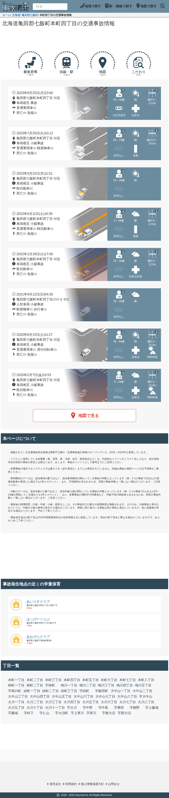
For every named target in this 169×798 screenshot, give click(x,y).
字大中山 (145, 696)
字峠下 (29, 713)
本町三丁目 (53, 680)
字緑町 (84, 691)
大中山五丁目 (62, 696)
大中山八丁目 (127, 696)
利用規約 (71, 784)
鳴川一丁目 (69, 685)
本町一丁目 (16, 680)
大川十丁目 (35, 707)
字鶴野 (135, 707)
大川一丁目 (16, 702)
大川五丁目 (90, 702)
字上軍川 (77, 713)
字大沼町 (61, 713)
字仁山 (44, 713)
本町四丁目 (72, 680)
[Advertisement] (84, 39)
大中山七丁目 (105, 696)
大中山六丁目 (83, 696)
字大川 (72, 707)
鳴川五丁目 (143, 685)
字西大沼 (124, 713)
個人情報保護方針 (92, 784)
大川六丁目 (109, 702)
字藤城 (13, 713)
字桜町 (50, 685)
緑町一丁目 (32, 691)
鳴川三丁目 (106, 685)
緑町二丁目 (50, 691)
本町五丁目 (90, 680)
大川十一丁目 (55, 707)
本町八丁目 (146, 680)
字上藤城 (151, 707)
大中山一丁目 (120, 691)
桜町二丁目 (35, 685)
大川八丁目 (146, 702)
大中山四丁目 (40, 696)
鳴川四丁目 (124, 685)
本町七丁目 (127, 680)
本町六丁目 (109, 680)
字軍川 (91, 713)
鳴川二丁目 (87, 685)
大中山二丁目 (142, 691)
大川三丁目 (53, 702)
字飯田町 (101, 691)
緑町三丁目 (69, 691)
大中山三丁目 (18, 696)
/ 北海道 (15, 15)
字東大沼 (108, 713)
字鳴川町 (14, 691)
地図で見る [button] (88, 415)
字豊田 (119, 707)
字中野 (88, 707)
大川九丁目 (16, 707)
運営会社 (55, 784)
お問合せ (114, 784)
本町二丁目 (35, 680)
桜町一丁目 (16, 685)
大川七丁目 (127, 702)
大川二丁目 (35, 702)
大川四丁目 (72, 702)
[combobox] (50, 6)
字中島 (103, 707)
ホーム (6, 15)
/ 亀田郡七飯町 (29, 15)
